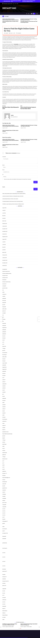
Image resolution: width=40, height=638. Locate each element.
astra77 (3, 469)
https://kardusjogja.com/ (6, 477)
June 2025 (4, 244)
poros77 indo (4, 502)
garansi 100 (4, 585)
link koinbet (4, 569)
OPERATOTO (4, 421)
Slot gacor (4, 475)
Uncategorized (4, 269)
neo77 (3, 377)
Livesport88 (4, 504)
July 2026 (3, 210)
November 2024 (4, 262)
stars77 (3, 448)
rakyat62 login (4, 452)
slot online (4, 617)
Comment (4, 156)
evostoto (3, 450)
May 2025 (3, 247)
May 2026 (3, 215)
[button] (1, 627)
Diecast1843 (9, 8)
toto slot (3, 593)
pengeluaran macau (5, 431)
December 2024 (4, 260)
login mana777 (4, 571)
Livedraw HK (4, 294)
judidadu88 (4, 298)
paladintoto (4, 471)
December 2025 (4, 228)
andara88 (3, 392)
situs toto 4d (4, 283)
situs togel (4, 597)
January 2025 (4, 257)
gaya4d (3, 523)
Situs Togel (4, 300)
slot (3, 321)
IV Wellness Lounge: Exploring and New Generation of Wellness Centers (19, 1)
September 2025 (4, 236)
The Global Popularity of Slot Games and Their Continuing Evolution (12, 201)
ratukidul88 (4, 498)
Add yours (18, 153)
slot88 (3, 292)
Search (3, 186)
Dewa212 (3, 429)
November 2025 (4, 231)
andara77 (3, 379)
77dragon (3, 319)
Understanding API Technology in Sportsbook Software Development (28, 624)
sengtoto (3, 500)
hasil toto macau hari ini (6, 271)
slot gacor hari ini (5, 275)
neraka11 (3, 492)
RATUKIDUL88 (4, 481)
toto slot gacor (4, 528)
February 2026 (4, 223)
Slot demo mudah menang (6, 281)
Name (3, 165)
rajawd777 (4, 425)
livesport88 (4, 302)
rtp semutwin (16, 44)
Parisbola (3, 574)
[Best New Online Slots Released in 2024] (1, 319)
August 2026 (4, 207)
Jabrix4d (3, 296)
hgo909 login (4, 444)
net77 (3, 342)
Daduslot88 (4, 536)
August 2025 (4, 239)
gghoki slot (4, 454)
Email (3, 169)
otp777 (3, 517)
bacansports (4, 279)
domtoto (3, 442)
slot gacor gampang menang (6, 273)
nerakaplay (4, 494)
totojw (3, 423)
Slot (3, 290)
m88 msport (4, 599)
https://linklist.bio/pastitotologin (7, 433)
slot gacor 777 (4, 473)
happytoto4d (4, 327)
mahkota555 (4, 383)
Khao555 (3, 519)
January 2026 (4, 226)
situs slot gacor (4, 419)
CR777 (3, 595)
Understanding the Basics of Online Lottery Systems (10, 131)
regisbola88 (4, 588)
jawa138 (3, 304)
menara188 (4, 483)
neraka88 (3, 496)
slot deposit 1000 (5, 533)
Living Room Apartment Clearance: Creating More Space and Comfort (28, 19)
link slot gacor (4, 354)
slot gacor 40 (4, 576)
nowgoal (3, 427)
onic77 (3, 467)
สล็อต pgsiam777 (5, 521)
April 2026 (4, 218)
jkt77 (3, 317)
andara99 (3, 406)
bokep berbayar (4, 610)
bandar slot (4, 346)
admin (12, 115)
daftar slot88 (4, 356)
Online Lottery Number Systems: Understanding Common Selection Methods (10, 19)
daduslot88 (4, 606)
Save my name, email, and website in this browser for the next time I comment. (17, 179)
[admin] (7, 116)
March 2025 (4, 252)
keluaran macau (4, 458)
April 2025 (4, 249)
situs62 (3, 396)
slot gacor (3, 358)
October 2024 (4, 265)
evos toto (3, 508)
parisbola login (4, 542)
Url (2, 174)
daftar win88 (4, 308)
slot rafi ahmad (4, 352)
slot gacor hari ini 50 (5, 581)
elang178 (3, 608)
